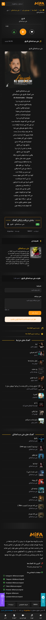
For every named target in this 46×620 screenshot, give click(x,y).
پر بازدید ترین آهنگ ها (32, 334)
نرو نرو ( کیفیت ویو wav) (28, 446)
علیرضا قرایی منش (32, 389)
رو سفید (34, 369)
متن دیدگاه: (37, 296)
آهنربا (35, 394)
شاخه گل (34, 489)
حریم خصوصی (23, 605)
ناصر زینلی (34, 422)
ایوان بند (34, 364)
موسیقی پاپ (26, 10)
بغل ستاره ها (32, 361)
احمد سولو (34, 380)
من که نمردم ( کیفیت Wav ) (27, 505)
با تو (35, 403)
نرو (36, 344)
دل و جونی (33, 378)
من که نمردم (33, 514)
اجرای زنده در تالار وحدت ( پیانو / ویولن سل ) (21, 386)
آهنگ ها (34, 10)
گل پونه (34, 480)
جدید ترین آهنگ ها (33, 328)
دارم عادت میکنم (31, 420)
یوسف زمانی (33, 372)
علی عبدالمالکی (15, 10)
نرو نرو (35, 463)
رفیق (35, 438)
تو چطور (34, 455)
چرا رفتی (34, 411)
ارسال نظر (35, 313)
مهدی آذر (34, 414)
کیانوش (34, 397)
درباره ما (11, 605)
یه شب (34, 497)
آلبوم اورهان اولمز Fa (33, 567)
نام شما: (38, 286)
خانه (40, 10)
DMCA (35, 605)
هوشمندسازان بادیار (7, 610)
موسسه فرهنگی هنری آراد (30, 406)
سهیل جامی (34, 347)
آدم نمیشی (33, 352)
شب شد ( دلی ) (32, 472)
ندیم (35, 355)
